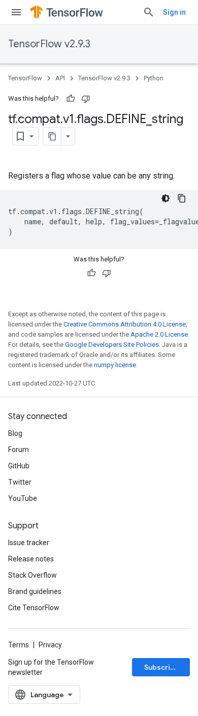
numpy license (115, 365)
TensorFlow (25, 78)
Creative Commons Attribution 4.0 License (124, 324)
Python (153, 78)
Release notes (31, 559)
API (60, 78)
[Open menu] (16, 12)
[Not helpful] (85, 98)
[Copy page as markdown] (52, 136)
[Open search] (149, 12)
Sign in (174, 12)
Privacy (50, 645)
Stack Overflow (32, 575)
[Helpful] (70, 98)
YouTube (22, 498)
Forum (18, 449)
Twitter (19, 482)
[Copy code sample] (182, 198)
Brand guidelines (34, 591)
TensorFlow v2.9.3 (49, 44)
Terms (18, 645)
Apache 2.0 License (159, 334)
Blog (15, 433)
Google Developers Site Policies (112, 344)
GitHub (18, 466)
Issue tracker (28, 543)
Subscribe (161, 667)
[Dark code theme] (165, 198)
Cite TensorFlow (33, 608)
